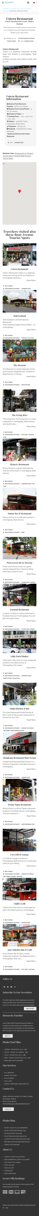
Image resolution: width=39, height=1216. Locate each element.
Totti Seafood (19, 315)
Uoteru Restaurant (19, 269)
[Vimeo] (14, 986)
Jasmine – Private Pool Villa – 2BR (15, 1049)
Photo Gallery (9, 1165)
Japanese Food (28, 41)
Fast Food (25, 434)
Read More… (31, 280)
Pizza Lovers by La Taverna (19, 562)
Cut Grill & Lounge (19, 854)
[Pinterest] (7, 986)
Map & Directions (10, 1173)
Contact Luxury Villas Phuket (14, 1157)
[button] (28, 3)
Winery (32, 629)
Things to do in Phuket (12, 1144)
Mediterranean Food (17, 730)
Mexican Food (26, 385)
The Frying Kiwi (19, 415)
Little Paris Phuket (19, 656)
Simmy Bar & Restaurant (19, 513)
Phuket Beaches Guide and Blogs (15, 1136)
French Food (7, 678)
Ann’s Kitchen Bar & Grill (19, 949)
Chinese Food (26, 777)
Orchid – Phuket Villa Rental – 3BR (16, 1052)
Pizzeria (32, 582)
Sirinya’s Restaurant (19, 464)
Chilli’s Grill (19, 903)
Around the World (27, 728)
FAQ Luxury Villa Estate (12, 1162)
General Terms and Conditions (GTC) (16, 1084)
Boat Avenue (12, 41)
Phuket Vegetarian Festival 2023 (15, 1130)
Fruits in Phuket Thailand (13, 1133)
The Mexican (19, 365)
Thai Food (31, 338)
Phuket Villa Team (10, 1075)
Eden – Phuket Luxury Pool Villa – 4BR (17, 1058)
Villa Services (9, 1072)
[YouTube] (11, 986)
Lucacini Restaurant (19, 609)
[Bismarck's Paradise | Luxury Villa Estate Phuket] (8, 3)
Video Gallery (9, 1168)
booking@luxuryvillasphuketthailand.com (18, 1104)
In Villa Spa (8, 1081)
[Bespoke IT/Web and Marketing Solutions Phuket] (6, 1207)
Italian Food (25, 582)
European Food (26, 483)
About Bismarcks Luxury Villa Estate (17, 1159)
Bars (23, 532)
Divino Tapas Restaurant (19, 804)
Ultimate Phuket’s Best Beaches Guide (17, 1139)
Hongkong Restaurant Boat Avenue (19, 757)
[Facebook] (4, 986)
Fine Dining (6, 730)
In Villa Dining (9, 1078)
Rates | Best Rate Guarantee (13, 1060)
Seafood (24, 338)
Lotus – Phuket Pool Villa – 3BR (15, 1055)
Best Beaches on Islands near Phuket (17, 1142)
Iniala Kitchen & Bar (19, 708)
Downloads (8, 1170)
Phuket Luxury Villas (13, 8)
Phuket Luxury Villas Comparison (15, 1128)
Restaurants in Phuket (27, 38)
